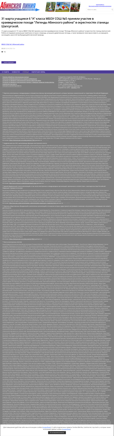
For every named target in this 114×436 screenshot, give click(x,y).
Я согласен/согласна (57, 432)
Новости (16, 72)
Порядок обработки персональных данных (15, 77)
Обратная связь (38, 72)
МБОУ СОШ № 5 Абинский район (12, 44)
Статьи (26, 72)
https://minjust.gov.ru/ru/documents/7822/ (22, 239)
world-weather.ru (100, 4)
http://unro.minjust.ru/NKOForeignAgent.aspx (23, 183)
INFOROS (74, 87)
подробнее (46, 427)
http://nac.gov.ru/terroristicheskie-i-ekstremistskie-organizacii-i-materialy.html (32, 203)
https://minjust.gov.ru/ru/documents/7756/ (22, 140)
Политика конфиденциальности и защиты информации (19, 79)
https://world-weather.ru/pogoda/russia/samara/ (100, 6)
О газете (5, 72)
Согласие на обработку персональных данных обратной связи (21, 80)
